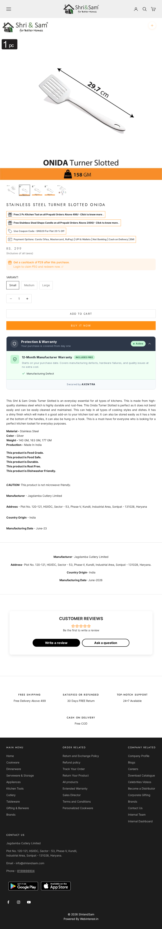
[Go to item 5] (62, 190)
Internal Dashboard (140, 821)
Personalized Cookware (78, 808)
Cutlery (11, 795)
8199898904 (26, 871)
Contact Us (135, 808)
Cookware (12, 762)
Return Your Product (76, 775)
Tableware (13, 801)
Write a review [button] (56, 643)
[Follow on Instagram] (19, 902)
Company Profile (138, 756)
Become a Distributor (141, 788)
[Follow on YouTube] (29, 902)
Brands (10, 814)
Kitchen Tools (15, 788)
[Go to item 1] (11, 190)
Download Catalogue (141, 775)
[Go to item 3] (37, 190)
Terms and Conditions (77, 801)
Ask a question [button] (105, 643)
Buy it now (81, 325)
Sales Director (72, 795)
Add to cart (81, 313)
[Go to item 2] (24, 190)
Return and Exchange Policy (81, 756)
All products (70, 782)
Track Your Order (74, 769)
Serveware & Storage (20, 775)
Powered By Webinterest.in (81, 919)
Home (10, 756)
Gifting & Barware (17, 808)
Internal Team (137, 814)
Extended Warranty (75, 788)
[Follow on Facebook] (8, 902)
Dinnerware (13, 769)
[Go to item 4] (49, 190)
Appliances (13, 782)
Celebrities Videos (139, 782)
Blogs (131, 762)
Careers (133, 769)
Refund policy (71, 762)
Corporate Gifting (139, 795)
